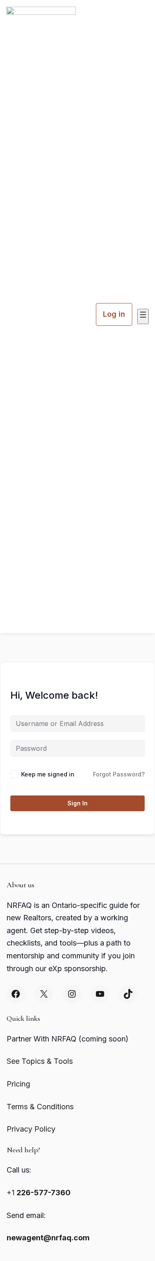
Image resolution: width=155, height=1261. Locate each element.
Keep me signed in (47, 774)
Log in (114, 314)
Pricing (18, 1083)
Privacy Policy (31, 1129)
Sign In (77, 803)
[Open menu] (143, 316)
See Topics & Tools (40, 1061)
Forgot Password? (119, 774)
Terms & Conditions (40, 1106)
